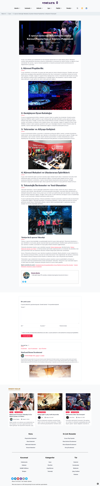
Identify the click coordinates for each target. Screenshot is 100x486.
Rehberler (39, 8)
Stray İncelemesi (69, 447)
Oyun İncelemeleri (32, 348)
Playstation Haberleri (30, 438)
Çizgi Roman (50, 468)
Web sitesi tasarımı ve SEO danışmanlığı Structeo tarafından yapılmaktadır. (29, 484)
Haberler (16, 8)
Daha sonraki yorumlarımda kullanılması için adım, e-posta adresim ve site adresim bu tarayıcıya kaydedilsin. (50, 332)
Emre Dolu (72, 417)
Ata (42, 417)
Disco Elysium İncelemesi (69, 444)
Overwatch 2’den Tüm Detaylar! (75, 414)
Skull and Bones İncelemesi (31, 352)
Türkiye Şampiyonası (56, 247)
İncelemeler (27, 8)
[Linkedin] (15, 478)
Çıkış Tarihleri (75, 471)
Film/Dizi (58, 8)
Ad (22, 325)
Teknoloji (68, 8)
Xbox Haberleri (31, 441)
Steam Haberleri (30, 447)
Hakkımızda (24, 462)
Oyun (48, 8)
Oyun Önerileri (42, 348)
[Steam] (25, 282)
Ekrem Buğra (47, 42)
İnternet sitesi (63, 325)
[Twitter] (23, 282)
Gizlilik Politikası (24, 468)
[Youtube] (18, 478)
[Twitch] (21, 478)
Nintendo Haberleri (31, 444)
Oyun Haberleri (47, 32)
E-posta (42, 325)
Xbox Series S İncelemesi (69, 441)
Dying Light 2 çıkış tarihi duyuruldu (48, 414)
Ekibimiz (24, 465)
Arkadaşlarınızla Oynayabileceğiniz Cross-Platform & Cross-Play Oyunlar (54, 265)
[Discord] (23, 478)
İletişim (24, 471)
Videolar (76, 474)
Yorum (23, 307)
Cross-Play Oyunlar (69, 438)
